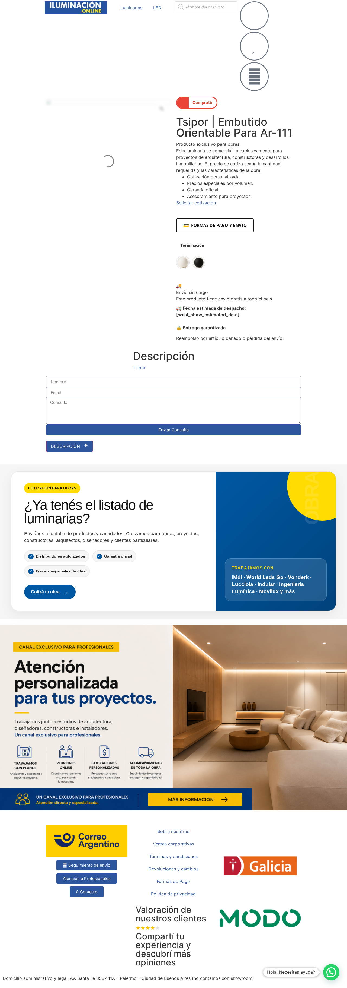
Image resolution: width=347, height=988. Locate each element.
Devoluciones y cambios (173, 869)
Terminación (192, 245)
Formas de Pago (173, 881)
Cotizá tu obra (50, 591)
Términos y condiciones (173, 856)
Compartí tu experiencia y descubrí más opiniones (163, 949)
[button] (196, 103)
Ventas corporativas (173, 844)
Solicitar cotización (196, 202)
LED (157, 7)
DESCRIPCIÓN (66, 446)
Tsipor (139, 367)
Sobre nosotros (173, 831)
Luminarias (131, 7)
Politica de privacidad (173, 894)
